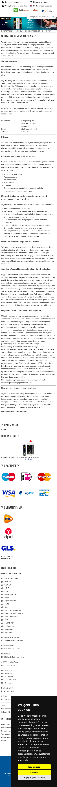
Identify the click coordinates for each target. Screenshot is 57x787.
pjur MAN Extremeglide (9, 617)
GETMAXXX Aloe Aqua (9, 662)
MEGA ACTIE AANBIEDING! (11, 573)
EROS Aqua (5, 654)
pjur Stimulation (7, 629)
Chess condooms (7, 646)
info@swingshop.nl (29, 129)
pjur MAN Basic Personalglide (12, 613)
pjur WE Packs (6, 632)
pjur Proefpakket (7, 677)
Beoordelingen (10, 436)
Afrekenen (27, 10)
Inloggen (36, 10)
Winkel (19, 31)
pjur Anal (4, 620)
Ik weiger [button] (34, 772)
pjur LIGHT (5, 588)
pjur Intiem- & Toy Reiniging (11, 610)
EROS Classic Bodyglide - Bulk (12, 657)
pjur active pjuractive (8, 594)
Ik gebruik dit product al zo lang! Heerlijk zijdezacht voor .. (22, 457)
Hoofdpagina (7, 31)
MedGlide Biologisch (8, 680)
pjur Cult (4, 607)
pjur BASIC (5, 604)
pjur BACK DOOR (7, 623)
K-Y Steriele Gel (7, 688)
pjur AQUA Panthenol (9, 601)
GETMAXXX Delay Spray (10, 665)
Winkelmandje (9, 425)
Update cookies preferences (14, 411)
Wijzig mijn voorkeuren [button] (34, 778)
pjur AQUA (5, 598)
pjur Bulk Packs (6, 670)
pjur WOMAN (6, 585)
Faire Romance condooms (10, 649)
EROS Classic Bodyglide (10, 637)
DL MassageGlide (7, 691)
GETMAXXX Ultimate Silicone (12, 641)
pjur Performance (7, 626)
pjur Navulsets (6, 673)
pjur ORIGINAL (6, 582)
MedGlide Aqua (6, 683)
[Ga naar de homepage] (11, 21)
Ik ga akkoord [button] (34, 767)
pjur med (4, 591)
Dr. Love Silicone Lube (9, 579)
